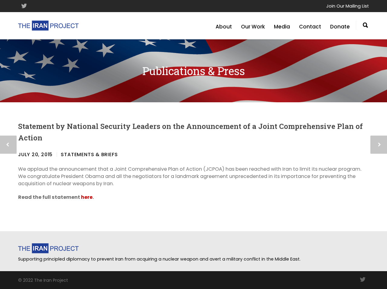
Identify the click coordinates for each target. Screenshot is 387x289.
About (224, 26)
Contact (310, 26)
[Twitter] (24, 6)
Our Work (253, 26)
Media (282, 26)
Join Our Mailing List (347, 6)
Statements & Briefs (89, 154)
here (87, 197)
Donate (340, 26)
